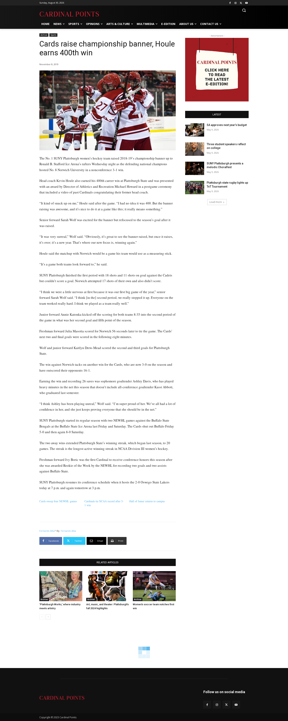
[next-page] (48, 616)
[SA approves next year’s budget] (194, 130)
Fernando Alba (47, 530)
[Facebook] (230, 3)
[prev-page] (41, 616)
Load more (215, 202)
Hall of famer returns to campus (147, 501)
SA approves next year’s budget (227, 125)
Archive (44, 35)
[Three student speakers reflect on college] (194, 149)
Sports (53, 35)
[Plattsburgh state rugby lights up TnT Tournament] (194, 187)
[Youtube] (246, 3)
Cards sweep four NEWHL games (58, 501)
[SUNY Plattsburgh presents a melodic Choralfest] (194, 168)
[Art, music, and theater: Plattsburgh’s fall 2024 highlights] (107, 586)
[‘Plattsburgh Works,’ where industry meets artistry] (60, 586)
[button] (244, 10)
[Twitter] (241, 3)
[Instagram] (235, 3)
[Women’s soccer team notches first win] (154, 586)
